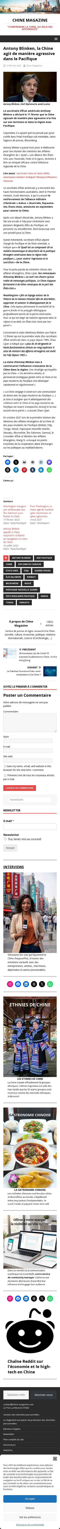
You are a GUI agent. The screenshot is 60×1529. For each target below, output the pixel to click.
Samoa (44, 596)
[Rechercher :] (30, 800)
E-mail (6, 746)
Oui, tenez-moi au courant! (24, 839)
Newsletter (11, 835)
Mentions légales (12, 1428)
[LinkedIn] (26, 984)
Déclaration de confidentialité (30, 1524)
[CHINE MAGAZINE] (30, 12)
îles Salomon (13, 577)
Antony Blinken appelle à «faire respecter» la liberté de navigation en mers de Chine (15, 535)
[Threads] (34, 984)
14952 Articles (50, 623)
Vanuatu (24, 602)
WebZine (7, 1450)
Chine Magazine (34, 65)
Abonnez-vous (43, 1395)
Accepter (30, 1498)
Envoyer (10, 847)
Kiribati (31, 577)
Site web (7, 756)
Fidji (26, 570)
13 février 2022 (13, 65)
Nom (6, 736)
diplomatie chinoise (29, 564)
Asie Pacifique (44, 557)
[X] (42, 984)
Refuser (30, 1508)
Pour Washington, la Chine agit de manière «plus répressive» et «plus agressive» (42, 511)
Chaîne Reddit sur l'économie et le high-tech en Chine (29, 1366)
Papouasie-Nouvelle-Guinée (22, 589)
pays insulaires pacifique (20, 596)
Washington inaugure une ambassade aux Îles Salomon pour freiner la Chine (14, 511)
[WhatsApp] (50, 984)
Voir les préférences (30, 1517)
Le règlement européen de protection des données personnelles (29, 1421)
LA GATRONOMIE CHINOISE (30, 1189)
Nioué (27, 583)
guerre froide (43, 570)
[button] (55, 1458)
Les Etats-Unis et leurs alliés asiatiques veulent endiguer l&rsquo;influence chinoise (30, 177)
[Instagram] (10, 984)
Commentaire (10, 711)
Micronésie (12, 583)
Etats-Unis (12, 570)
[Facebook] (18, 984)
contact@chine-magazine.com (18, 1404)
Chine (9, 564)
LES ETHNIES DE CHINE (30, 1078)
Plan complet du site (13, 1439)
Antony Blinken (21, 557)
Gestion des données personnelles (21, 1414)
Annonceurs (9, 1444)
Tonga (9, 602)
